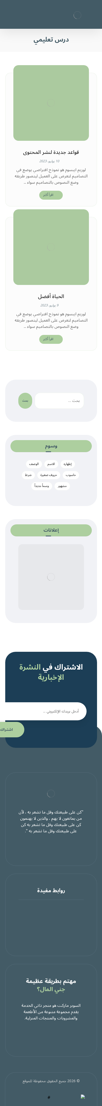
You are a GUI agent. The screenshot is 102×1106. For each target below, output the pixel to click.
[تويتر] (51, 847)
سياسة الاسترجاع (47, 927)
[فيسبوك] (61, 847)
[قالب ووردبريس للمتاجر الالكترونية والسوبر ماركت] (77, 15)
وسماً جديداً (42, 486)
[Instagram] (40, 847)
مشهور (62, 486)
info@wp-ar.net (48, 939)
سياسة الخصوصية (48, 920)
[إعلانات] (51, 577)
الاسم (51, 464)
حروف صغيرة (49, 475)
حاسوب (71, 475)
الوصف (34, 464)
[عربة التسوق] (14, 12)
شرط (28, 475)
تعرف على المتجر (47, 914)
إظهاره (68, 464)
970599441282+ (47, 933)
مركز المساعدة (48, 908)
